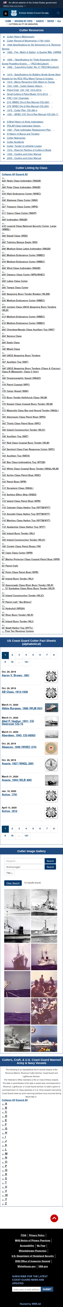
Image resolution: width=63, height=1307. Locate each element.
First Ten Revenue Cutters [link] (19, 631)
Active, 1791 (9, 794)
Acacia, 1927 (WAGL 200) (18, 763)
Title (8, 872)
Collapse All (8, 174)
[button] (14, 6)
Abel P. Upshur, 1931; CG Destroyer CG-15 (18, 722)
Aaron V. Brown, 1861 (15, 675)
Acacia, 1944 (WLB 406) (17, 780)
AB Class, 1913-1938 (15, 692)
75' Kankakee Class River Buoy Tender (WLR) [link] (30, 588)
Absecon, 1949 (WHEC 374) (19, 747)
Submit (47, 1289)
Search (50, 860)
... (12, 48)
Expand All (22, 174)
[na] (17, 902)
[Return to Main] (54, 1220)
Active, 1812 (9, 811)
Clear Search (13, 883)
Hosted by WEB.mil (30, 1303)
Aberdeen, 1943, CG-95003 (18, 735)
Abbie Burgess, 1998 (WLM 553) (22, 708)
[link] (3, 177)
